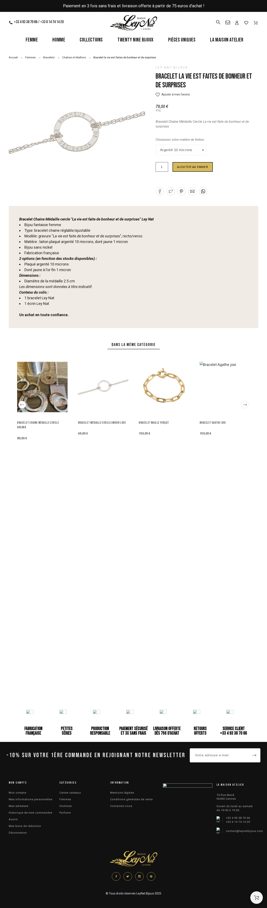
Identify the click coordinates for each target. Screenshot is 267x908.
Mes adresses (18, 806)
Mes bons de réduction (25, 826)
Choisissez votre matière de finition (180, 139)
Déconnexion (18, 832)
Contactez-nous (121, 806)
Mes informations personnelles (30, 799)
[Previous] (22, 404)
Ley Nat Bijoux (172, 67)
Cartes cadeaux (70, 792)
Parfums (65, 812)
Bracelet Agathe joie (213, 423)
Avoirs (13, 819)
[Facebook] (116, 876)
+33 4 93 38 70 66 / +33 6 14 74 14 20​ (39, 21)
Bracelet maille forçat (154, 423)
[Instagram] (139, 876)
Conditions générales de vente (131, 799)
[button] (173, 94)
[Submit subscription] (254, 755)
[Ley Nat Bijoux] (133, 23)
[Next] (245, 404)
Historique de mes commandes (30, 812)
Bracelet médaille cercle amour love (102, 423)
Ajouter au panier (192, 167)
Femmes (65, 799)
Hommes (65, 806)
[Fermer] (232, 469)
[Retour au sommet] (256, 897)
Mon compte (17, 792)
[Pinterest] (151, 876)
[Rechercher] (218, 20)
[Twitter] (127, 876)
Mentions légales (122, 792)
